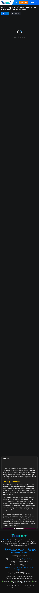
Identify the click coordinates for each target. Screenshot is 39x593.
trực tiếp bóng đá (29, 586)
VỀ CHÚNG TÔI (9, 549)
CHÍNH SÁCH (20, 549)
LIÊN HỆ (5, 550)
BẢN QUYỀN (14, 550)
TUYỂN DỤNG (15, 552)
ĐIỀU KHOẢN (31, 549)
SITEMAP (25, 552)
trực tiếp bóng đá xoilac (13, 586)
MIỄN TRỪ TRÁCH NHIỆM (28, 550)
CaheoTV (6, 468)
